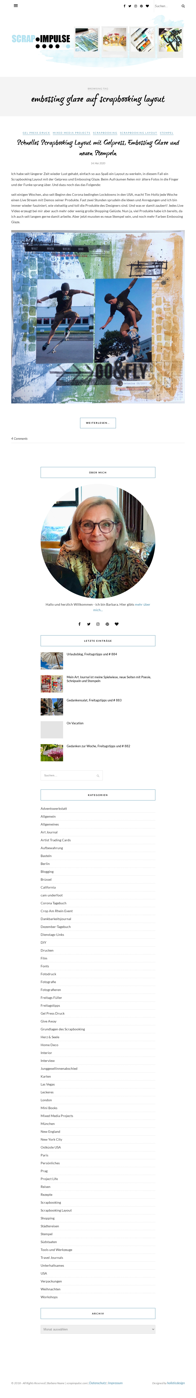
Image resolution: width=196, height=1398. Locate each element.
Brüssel (46, 879)
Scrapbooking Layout (138, 132)
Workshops (49, 1297)
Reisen (45, 1187)
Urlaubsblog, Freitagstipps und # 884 (92, 654)
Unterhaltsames (52, 1265)
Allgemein (48, 816)
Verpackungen (51, 1281)
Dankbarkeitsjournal (56, 919)
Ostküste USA (51, 1147)
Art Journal (49, 832)
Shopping (47, 1218)
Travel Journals (52, 1257)
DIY (43, 942)
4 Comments (19, 438)
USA (44, 1273)
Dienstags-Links (52, 934)
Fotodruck (48, 974)
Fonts (45, 966)
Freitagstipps (50, 1005)
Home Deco (49, 1045)
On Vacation (75, 723)
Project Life (49, 1179)
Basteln (46, 856)
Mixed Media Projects (71, 132)
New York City (51, 1139)
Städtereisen (50, 1226)
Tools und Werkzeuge (56, 1250)
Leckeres (47, 1092)
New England (50, 1131)
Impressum (115, 1383)
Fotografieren (51, 990)
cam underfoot (52, 895)
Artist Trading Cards (56, 840)
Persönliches (50, 1163)
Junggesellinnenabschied (59, 1068)
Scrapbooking (105, 132)
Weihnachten (50, 1289)
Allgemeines (50, 824)
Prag (44, 1171)
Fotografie (48, 982)
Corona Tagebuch (53, 903)
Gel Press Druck (36, 132)
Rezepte (46, 1194)
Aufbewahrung (52, 848)
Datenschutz (97, 1383)
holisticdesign (176, 1383)
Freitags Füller (51, 998)
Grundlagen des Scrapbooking (63, 1029)
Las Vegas (48, 1084)
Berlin (45, 864)
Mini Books (49, 1108)
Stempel (167, 132)
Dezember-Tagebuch (56, 927)
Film (44, 958)
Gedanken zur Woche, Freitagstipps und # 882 (98, 746)
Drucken (47, 950)
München (48, 1124)
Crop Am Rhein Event (57, 911)
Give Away (48, 1021)
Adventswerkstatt (54, 808)
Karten (46, 1076)
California (48, 887)
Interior (46, 1053)
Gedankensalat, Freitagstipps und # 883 (94, 700)
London (46, 1100)
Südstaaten (49, 1242)
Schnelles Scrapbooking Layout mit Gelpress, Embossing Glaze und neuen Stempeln (98, 148)
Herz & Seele (50, 1037)
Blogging (47, 871)
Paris (44, 1155)
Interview (48, 1061)
